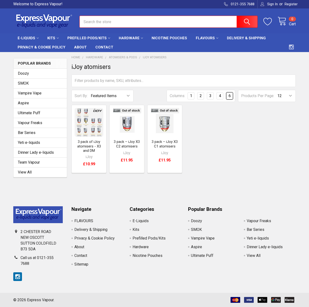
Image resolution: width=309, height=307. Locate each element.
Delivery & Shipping (246, 38)
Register (291, 4)
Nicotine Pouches (169, 38)
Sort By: (81, 95)
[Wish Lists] (270, 22)
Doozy (23, 73)
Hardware (129, 38)
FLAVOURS (205, 38)
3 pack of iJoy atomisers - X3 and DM (89, 146)
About (80, 47)
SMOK (23, 83)
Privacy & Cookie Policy (41, 47)
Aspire (23, 103)
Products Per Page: (257, 95)
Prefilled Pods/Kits (87, 38)
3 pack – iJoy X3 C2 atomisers (127, 144)
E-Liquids (26, 38)
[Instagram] (291, 47)
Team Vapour (29, 162)
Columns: (177, 95)
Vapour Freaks (30, 122)
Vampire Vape (30, 93)
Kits (51, 38)
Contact (104, 47)
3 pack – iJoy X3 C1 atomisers (165, 144)
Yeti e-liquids (29, 142)
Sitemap (81, 264)
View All (25, 172)
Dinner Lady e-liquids (36, 152)
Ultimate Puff (29, 113)
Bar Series (26, 132)
